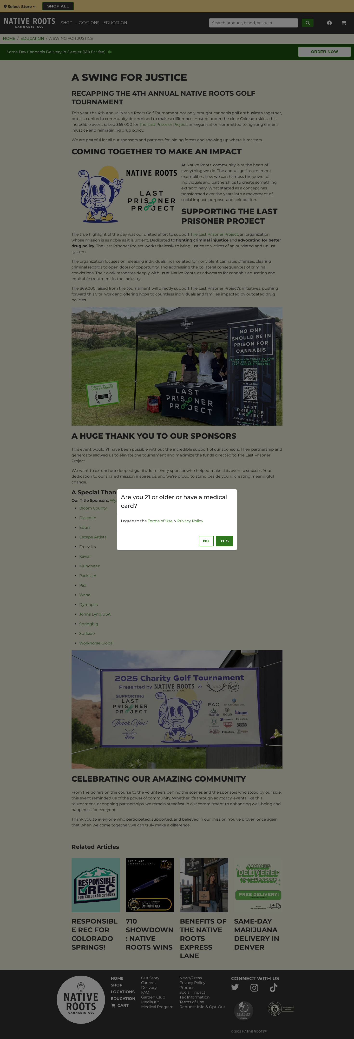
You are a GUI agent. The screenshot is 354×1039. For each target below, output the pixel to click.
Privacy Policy (190, 521)
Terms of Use (160, 521)
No (206, 541)
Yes (224, 541)
